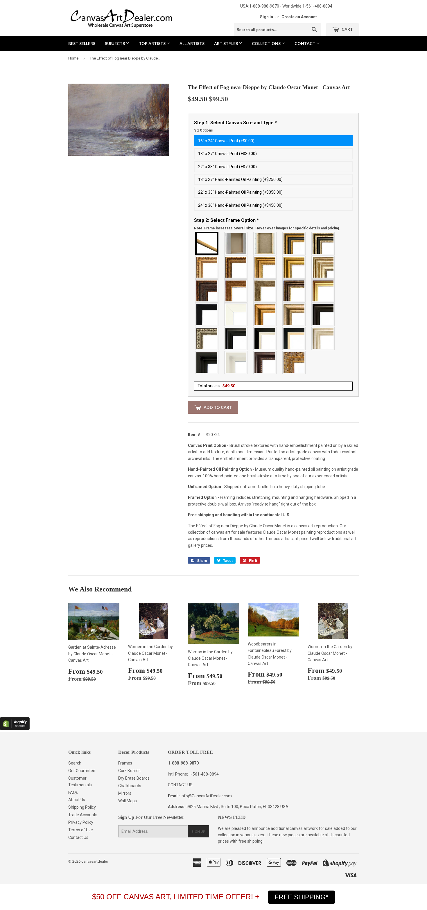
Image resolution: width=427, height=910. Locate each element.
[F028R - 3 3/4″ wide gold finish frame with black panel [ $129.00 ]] (294, 243)
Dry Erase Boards (134, 778)
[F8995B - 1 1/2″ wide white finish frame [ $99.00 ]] (236, 314)
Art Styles (226, 43)
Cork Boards (129, 770)
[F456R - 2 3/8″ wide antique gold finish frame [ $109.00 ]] (207, 267)
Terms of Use (80, 830)
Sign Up (198, 831)
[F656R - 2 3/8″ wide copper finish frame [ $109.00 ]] (236, 267)
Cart (347, 29)
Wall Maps (127, 801)
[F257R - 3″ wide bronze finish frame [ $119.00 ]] (265, 267)
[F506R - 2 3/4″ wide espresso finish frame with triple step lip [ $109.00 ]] (323, 314)
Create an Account (299, 17)
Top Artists (152, 43)
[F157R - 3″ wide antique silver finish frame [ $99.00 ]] (323, 267)
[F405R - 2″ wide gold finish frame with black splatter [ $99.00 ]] (323, 290)
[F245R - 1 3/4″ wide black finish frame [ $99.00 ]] (207, 314)
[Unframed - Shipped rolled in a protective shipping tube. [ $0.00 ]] (207, 243)
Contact (305, 43)
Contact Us (78, 837)
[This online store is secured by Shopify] (15, 728)
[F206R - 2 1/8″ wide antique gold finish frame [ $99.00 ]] (236, 290)
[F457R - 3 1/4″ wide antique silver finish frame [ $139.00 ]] (294, 314)
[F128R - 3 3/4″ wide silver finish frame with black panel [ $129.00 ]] (323, 243)
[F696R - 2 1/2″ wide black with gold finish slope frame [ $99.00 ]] (294, 338)
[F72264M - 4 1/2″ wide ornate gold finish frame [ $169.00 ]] (294, 362)
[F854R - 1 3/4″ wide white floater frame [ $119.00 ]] (236, 362)
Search (74, 763)
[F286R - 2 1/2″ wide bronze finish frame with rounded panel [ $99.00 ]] (294, 290)
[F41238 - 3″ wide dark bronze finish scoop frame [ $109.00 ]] (265, 362)
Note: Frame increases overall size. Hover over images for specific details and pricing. (267, 228)
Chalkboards (129, 785)
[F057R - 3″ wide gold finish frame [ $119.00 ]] (294, 267)
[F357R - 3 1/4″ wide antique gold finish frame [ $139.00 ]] (265, 314)
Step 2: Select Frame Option (267, 223)
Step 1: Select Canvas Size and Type (235, 126)
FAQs (73, 792)
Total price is (216, 386)
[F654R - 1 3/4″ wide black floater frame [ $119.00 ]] (207, 362)
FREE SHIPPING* (301, 897)
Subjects (115, 43)
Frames (125, 763)
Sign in (266, 17)
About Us (76, 799)
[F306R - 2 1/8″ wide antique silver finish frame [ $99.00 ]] (265, 290)
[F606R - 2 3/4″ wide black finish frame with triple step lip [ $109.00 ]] (236, 338)
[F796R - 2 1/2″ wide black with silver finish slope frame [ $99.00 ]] (265, 338)
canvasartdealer (94, 861)
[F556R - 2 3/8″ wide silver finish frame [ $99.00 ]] (207, 338)
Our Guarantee (81, 770)
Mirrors (124, 793)
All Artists (192, 43)
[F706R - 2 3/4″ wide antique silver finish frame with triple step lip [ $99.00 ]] (323, 338)
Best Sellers (81, 43)
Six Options (203, 130)
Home (73, 58)
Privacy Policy (80, 822)
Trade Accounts (82, 814)
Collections (266, 43)
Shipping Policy (82, 807)
